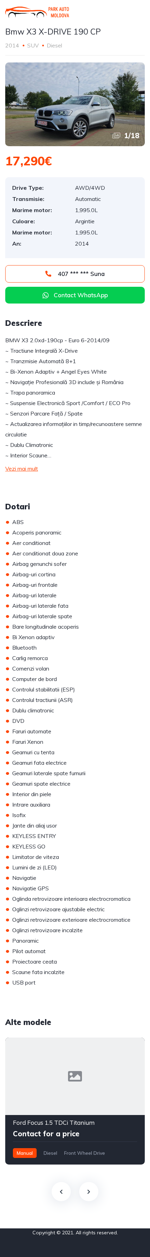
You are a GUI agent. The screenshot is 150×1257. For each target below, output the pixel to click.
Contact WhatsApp (81, 295)
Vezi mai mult (21, 468)
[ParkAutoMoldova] (37, 12)
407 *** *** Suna (80, 273)
